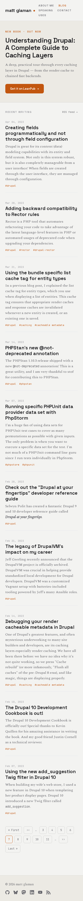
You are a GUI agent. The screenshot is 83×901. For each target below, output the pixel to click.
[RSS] (48, 892)
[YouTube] (40, 892)
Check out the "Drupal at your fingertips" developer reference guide (41, 493)
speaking (46, 10)
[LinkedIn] (32, 892)
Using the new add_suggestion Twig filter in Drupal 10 (40, 774)
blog (62, 5)
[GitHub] (7, 892)
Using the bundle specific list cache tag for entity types (38, 275)
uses (42, 15)
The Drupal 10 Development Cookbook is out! (36, 710)
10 (38, 839)
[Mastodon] (24, 892)
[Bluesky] (16, 892)
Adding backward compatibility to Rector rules (41, 211)
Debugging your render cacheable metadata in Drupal (39, 624)
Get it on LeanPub (24, 89)
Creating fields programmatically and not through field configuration (36, 133)
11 (49, 839)
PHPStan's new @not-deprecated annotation (32, 350)
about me (46, 5)
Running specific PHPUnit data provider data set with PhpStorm (39, 412)
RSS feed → (70, 112)
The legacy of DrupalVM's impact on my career (34, 549)
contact (64, 10)
